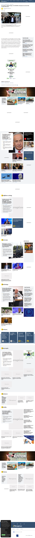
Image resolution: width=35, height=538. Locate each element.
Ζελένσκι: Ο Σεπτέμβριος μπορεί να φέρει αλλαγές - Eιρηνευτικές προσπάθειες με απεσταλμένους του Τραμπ (29, 490)
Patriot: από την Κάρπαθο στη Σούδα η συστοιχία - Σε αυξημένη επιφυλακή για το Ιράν (7, 252)
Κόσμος (4, 471)
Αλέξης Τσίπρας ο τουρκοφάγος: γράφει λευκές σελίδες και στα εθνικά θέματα (17, 170)
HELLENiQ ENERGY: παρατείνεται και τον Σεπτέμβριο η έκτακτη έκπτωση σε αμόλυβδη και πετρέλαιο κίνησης (21, 402)
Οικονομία (5, 348)
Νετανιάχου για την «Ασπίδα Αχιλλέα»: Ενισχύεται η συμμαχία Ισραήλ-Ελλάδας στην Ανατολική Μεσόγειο (6, 136)
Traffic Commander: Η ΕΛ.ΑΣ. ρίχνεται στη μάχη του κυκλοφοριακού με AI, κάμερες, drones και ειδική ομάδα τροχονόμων (29, 411)
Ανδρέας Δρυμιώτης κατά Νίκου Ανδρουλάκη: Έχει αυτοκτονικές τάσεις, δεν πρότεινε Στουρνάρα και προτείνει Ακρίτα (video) (6, 280)
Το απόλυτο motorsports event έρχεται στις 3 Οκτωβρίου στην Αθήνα (4, 100)
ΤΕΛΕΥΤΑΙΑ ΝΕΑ (25, 38)
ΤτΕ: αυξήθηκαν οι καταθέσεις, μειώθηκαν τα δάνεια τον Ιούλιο (30, 401)
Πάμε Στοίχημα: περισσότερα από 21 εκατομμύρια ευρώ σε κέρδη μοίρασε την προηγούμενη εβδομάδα (21, 103)
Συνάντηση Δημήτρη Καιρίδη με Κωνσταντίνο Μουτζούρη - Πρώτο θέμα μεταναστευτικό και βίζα (7, 297)
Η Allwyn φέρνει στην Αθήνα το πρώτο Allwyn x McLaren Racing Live (29, 103)
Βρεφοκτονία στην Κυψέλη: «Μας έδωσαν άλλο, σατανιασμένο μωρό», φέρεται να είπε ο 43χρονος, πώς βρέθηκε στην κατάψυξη (6, 447)
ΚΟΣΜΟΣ (26, 43)
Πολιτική (5, 240)
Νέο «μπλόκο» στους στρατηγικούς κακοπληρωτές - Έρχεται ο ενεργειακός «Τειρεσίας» (28, 375)
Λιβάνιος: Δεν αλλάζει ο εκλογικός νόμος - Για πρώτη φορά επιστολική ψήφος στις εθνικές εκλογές (6, 226)
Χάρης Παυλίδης (29, 158)
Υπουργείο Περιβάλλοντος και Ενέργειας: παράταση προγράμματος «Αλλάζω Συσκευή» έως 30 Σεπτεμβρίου (28, 426)
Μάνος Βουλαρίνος (14, 341)
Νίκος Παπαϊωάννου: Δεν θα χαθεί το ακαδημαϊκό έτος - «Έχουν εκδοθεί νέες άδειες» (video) (27, 54)
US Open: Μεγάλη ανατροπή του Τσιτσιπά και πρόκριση (21, 489)
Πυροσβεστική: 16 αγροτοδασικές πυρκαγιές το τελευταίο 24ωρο (28, 416)
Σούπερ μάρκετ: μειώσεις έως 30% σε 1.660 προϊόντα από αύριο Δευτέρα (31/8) (7, 362)
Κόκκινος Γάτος (29, 139)
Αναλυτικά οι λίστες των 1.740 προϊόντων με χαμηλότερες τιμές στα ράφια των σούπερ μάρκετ (7, 354)
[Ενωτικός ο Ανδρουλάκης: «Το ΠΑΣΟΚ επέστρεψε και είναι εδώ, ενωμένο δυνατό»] (1, 10)
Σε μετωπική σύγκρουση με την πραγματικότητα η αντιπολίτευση (17, 220)
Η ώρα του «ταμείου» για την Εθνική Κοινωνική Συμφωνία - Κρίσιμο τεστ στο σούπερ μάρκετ (7, 359)
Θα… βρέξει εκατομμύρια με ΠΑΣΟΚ (13, 334)
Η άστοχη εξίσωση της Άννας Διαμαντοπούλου (28, 153)
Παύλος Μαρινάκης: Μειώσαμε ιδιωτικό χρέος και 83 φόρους (6, 235)
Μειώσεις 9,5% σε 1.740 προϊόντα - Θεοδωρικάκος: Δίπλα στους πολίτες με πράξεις (6, 378)
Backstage (5, 284)
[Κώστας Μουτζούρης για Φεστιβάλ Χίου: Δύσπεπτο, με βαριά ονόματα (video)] (16, 296)
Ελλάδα (4, 407)
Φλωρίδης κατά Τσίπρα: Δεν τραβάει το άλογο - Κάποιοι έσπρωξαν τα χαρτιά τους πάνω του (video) (6, 325)
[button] (5, 536)
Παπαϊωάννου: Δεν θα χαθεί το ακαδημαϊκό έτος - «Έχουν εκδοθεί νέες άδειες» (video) (17, 161)
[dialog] (6, 528)
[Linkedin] (20, 523)
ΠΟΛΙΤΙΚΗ (2, 4)
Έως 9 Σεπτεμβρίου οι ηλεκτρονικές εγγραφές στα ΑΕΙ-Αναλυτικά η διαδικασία (7, 419)
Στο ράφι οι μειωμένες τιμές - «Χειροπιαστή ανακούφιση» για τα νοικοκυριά (5, 388)
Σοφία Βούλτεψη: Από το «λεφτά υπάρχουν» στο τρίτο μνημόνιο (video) (17, 314)
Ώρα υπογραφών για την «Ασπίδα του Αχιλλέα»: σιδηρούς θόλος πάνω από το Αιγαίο (7, 148)
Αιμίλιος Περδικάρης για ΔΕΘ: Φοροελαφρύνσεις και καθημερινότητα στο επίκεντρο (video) (6, 270)
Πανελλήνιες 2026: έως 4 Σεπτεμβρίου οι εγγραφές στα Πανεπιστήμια (7, 412)
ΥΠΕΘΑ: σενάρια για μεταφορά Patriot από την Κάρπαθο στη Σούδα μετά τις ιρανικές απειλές (7, 255)
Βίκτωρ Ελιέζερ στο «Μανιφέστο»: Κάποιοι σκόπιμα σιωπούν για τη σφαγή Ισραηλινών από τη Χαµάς (17, 181)
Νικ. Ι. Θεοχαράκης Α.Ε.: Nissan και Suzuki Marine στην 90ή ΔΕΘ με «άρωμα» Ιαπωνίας (4, 399)
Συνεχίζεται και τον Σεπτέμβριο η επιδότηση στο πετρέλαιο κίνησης (17, 378)
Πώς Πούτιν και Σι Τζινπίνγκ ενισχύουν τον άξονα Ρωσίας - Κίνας (28, 290)
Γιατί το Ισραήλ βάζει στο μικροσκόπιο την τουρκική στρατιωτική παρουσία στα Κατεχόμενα (5, 336)
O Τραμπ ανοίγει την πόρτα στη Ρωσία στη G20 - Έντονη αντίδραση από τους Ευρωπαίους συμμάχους (13, 490)
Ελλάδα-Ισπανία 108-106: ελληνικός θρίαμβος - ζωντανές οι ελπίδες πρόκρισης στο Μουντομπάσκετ (7, 201)
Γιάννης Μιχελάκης (5, 341)
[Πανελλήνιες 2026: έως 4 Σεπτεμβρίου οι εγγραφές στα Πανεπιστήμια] (16, 419)
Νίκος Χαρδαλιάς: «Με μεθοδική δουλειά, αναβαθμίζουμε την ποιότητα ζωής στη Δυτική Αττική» (28, 432)
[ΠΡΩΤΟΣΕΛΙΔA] (28, 247)
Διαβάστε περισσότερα (6, 526)
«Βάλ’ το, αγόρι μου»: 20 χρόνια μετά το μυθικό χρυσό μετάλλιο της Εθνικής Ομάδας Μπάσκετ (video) (7, 206)
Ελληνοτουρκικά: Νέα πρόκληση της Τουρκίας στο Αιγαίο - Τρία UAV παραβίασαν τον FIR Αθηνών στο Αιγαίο (28, 46)
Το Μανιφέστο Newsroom (7, 8)
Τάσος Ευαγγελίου (22, 341)
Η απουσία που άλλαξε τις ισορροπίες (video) (28, 148)
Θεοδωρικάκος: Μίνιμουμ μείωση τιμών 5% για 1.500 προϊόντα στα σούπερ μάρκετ (7, 365)
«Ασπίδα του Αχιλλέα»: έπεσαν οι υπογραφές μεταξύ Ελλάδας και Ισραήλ (7, 145)
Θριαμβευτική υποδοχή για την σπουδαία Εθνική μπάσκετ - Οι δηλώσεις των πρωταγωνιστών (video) (7, 209)
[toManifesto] (4, 1)
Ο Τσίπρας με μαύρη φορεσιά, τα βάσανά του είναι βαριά (28, 134)
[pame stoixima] (17, 91)
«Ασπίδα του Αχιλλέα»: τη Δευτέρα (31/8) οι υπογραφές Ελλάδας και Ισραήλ (7, 142)
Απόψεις (4, 329)
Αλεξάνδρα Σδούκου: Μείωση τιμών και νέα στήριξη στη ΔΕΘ (17, 269)
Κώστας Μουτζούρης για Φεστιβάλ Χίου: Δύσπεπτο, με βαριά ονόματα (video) (6, 290)
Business (5, 394)
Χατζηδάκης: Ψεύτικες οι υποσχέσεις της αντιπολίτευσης (6, 170)
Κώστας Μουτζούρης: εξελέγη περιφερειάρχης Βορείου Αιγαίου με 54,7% (7, 300)
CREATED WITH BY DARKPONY (29, 535)
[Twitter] (17, 523)
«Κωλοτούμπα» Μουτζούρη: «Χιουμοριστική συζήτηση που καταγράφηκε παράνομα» (6, 294)
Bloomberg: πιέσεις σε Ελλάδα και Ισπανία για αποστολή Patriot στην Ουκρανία (28, 50)
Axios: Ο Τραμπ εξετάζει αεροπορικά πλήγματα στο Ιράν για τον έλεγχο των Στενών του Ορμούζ (28, 41)
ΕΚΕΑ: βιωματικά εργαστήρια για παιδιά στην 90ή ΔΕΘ (6, 437)
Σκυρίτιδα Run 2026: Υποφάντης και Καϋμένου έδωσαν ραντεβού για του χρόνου (5, 315)
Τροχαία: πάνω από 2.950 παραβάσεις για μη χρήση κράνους (18, 437)
